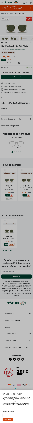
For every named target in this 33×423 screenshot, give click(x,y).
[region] (16, 406)
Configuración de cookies (9, 411)
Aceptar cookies (8, 419)
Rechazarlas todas (8, 415)
